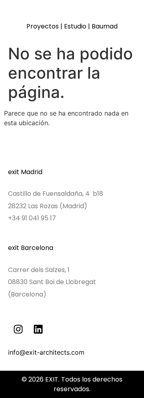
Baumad (105, 26)
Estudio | (78, 26)
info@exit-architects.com (46, 352)
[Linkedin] (38, 329)
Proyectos (42, 26)
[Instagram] (18, 329)
